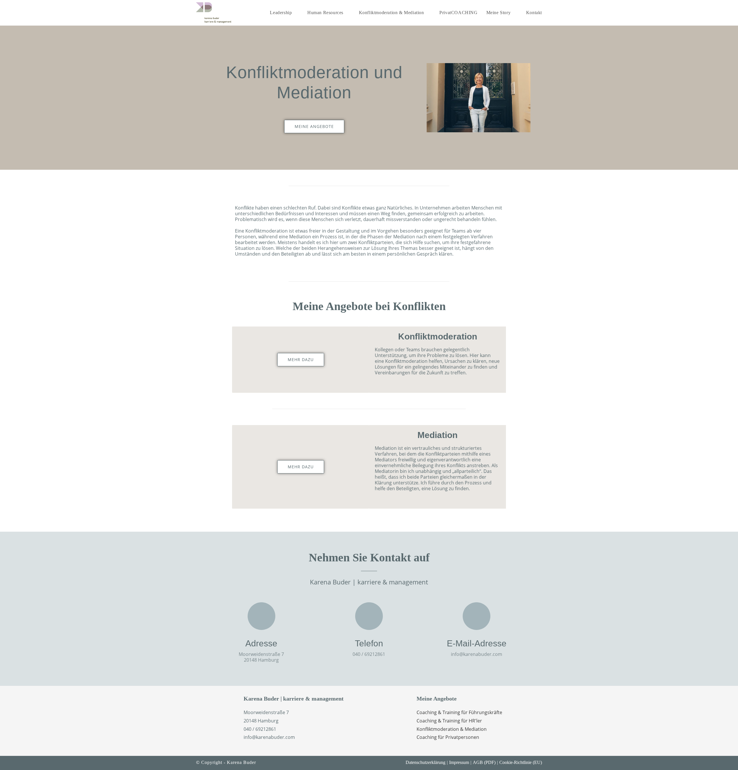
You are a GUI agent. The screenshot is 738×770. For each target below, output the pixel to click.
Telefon (369, 643)
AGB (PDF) (484, 762)
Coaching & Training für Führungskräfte (459, 712)
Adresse (261, 643)
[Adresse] (261, 616)
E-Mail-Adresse (477, 643)
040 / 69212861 (369, 654)
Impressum (459, 762)
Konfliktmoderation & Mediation (452, 729)
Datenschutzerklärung (425, 762)
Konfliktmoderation (437, 336)
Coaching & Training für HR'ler (449, 721)
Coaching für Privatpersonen (448, 737)
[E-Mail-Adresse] (476, 616)
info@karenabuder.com (476, 654)
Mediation (437, 435)
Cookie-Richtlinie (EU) (520, 762)
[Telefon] (369, 616)
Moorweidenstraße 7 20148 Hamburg (261, 657)
